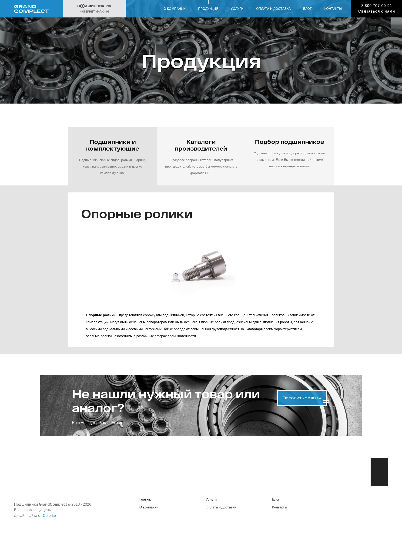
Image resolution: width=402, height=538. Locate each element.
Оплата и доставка (273, 8)
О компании (175, 8)
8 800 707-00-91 (376, 6)
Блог (307, 8)
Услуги (237, 8)
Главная (145, 499)
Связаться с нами (376, 11)
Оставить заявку (301, 398)
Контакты (333, 8)
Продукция (208, 8)
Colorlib (49, 516)
